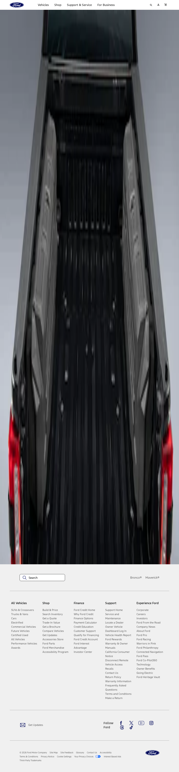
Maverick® (152, 577)
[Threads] (122, 727)
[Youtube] (141, 723)
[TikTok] (131, 727)
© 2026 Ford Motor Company (33, 752)
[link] (54, 752)
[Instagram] (151, 723)
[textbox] (42, 577)
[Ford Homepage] (152, 752)
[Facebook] (122, 723)
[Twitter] (131, 723)
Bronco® (136, 577)
